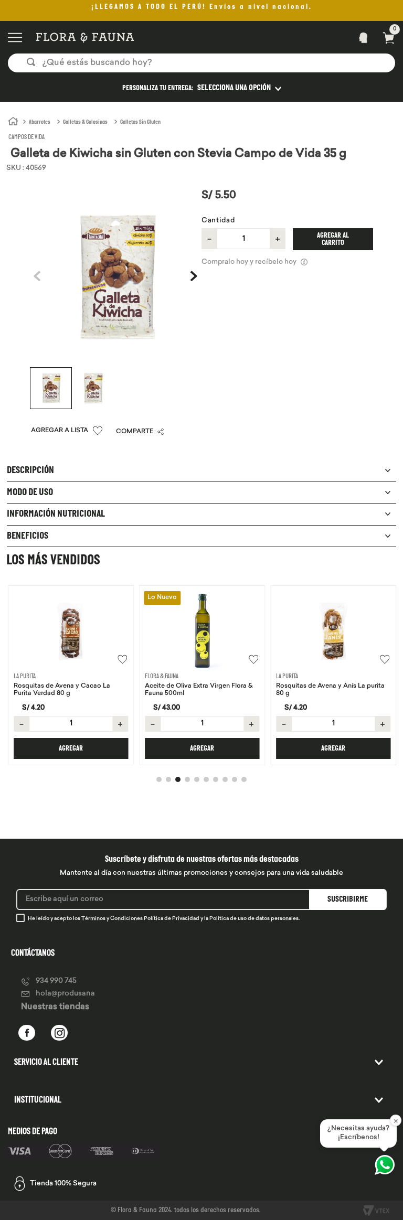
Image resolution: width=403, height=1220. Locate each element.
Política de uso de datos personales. (254, 919)
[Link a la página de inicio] (13, 122)
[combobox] (201, 62)
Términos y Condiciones (112, 919)
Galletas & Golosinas (85, 122)
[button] (201, 88)
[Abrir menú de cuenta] (360, 37)
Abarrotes (39, 122)
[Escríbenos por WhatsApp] (385, 1165)
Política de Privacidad (171, 919)
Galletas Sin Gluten (140, 122)
